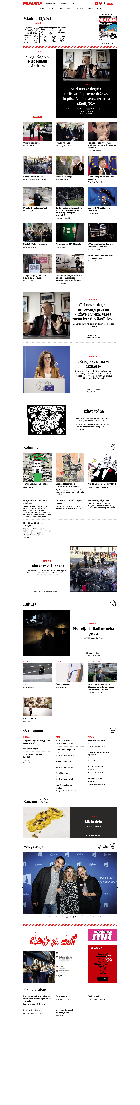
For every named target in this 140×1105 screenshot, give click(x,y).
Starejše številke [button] (106, 14)
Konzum (90, 8)
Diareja (69, 8)
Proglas (99, 8)
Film (58, 737)
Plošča (91, 737)
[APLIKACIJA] (96, 3)
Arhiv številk (62, 3)
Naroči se (110, 3)
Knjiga (26, 737)
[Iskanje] (104, 3)
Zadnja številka (51, 3)
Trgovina (71, 3)
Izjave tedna (79, 8)
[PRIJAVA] (100, 3)
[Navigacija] (116, 3)
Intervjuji (51, 8)
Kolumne (41, 8)
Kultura (60, 8)
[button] (22, 887)
